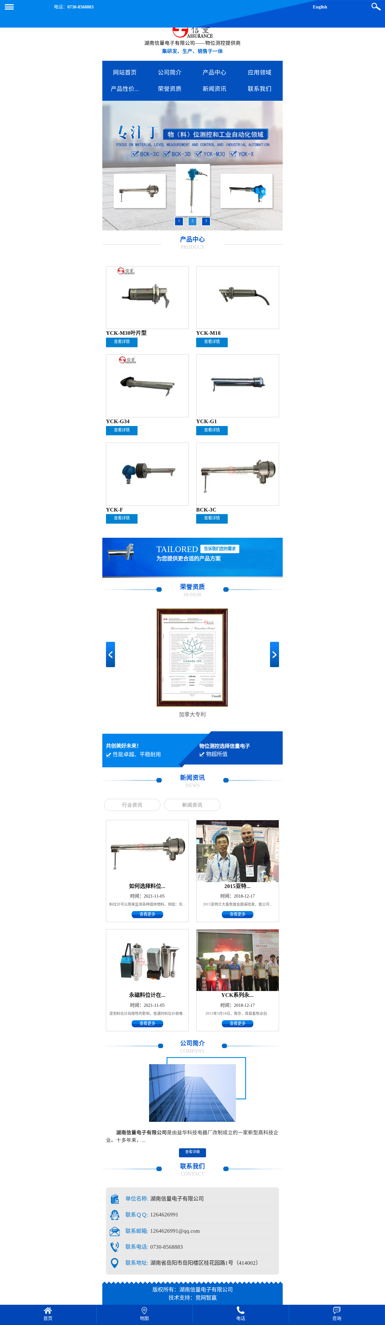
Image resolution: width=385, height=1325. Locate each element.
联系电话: (136, 1247)
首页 (47, 1318)
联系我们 (259, 89)
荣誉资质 (170, 89)
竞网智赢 (206, 1298)
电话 (240, 1318)
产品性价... (125, 89)
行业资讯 (132, 805)
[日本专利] (192, 658)
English (320, 7)
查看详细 (192, 1152)
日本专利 (192, 715)
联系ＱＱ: (136, 1215)
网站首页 (125, 72)
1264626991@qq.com (175, 1231)
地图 (144, 1318)
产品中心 (214, 72)
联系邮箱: (136, 1231)
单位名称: (136, 1199)
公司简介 (170, 72)
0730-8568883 (80, 7)
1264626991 (164, 1215)
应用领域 (259, 72)
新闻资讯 (214, 89)
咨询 (336, 1318)
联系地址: (136, 1263)
